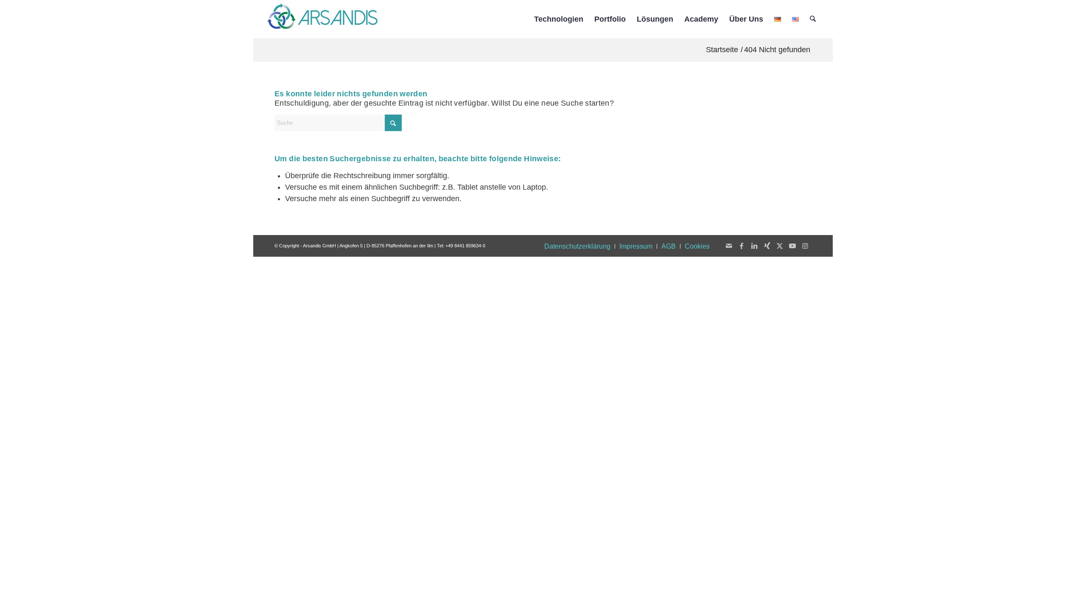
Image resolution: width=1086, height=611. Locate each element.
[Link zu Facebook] (741, 245)
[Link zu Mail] (728, 245)
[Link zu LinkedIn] (754, 245)
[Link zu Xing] (767, 245)
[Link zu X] (779, 245)
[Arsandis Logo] (322, 19)
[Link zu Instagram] (805, 245)
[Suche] (812, 19)
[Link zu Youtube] (792, 245)
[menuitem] (559, 19)
